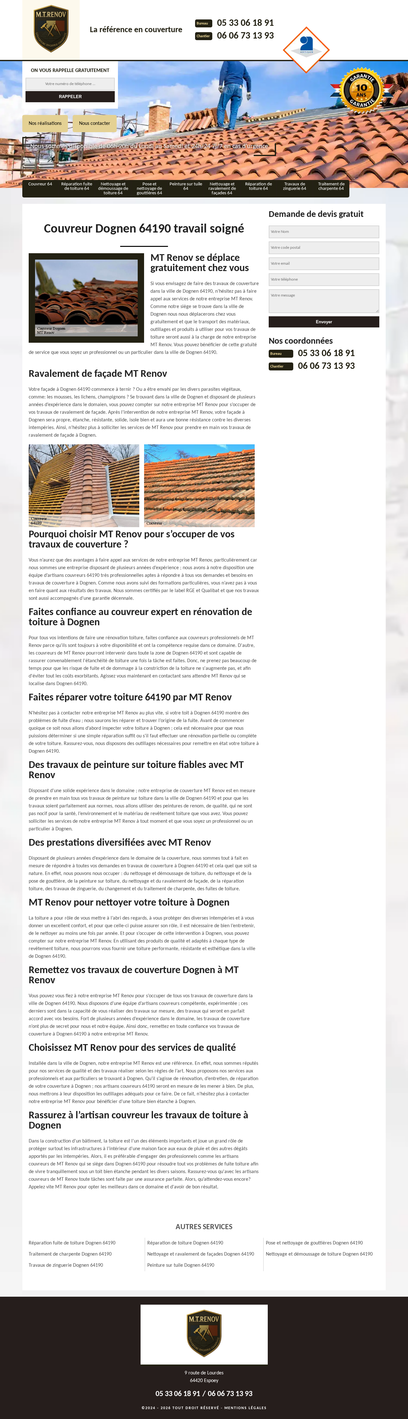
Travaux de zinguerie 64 (294, 186)
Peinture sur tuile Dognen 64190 (180, 1265)
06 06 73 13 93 (245, 36)
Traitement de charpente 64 (331, 186)
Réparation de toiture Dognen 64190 (185, 1243)
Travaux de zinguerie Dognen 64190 (66, 1265)
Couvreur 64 (40, 184)
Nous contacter (94, 123)
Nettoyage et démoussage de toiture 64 (113, 189)
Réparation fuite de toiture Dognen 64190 (72, 1243)
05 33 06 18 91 (245, 23)
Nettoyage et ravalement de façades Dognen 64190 (200, 1254)
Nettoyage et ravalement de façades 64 (222, 189)
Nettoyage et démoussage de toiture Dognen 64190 (319, 1254)
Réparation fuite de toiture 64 (76, 186)
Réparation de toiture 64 (258, 186)
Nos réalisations (45, 123)
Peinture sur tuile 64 (186, 186)
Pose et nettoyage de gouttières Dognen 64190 (314, 1243)
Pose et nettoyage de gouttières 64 (149, 189)
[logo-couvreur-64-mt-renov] (51, 30)
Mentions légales (245, 1408)
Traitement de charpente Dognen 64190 (70, 1254)
